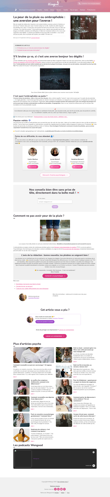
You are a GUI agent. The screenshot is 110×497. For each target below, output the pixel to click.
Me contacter (32, 167)
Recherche (92, 10)
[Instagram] (58, 489)
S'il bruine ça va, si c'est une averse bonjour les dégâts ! (33, 48)
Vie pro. (59, 10)
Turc (68, 492)
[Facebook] (55, 489)
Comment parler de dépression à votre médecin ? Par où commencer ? (84, 399)
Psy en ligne (74, 10)
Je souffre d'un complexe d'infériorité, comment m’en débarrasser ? (40, 382)
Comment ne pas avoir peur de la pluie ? (28, 50)
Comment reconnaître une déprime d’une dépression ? (42, 398)
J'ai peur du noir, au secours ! (24, 286)
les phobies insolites (31, 60)
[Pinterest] (64, 489)
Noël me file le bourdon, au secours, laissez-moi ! (82, 366)
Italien (62, 492)
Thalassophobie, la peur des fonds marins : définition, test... (51, 116)
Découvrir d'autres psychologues (54, 175)
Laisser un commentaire (54, 336)
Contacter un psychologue (54, 276)
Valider (55, 207)
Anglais (57, 492)
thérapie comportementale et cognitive (65, 247)
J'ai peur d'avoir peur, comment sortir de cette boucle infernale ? (84, 415)
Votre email (41, 198)
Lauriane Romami (35, 37)
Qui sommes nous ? (62, 481)
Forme (46, 10)
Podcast (82, 10)
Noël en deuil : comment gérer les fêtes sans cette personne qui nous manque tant (84, 350)
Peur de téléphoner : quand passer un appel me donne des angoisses (85, 381)
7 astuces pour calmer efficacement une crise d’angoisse (32, 288)
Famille (66, 10)
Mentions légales (55, 486)
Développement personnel (27, 10)
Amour (52, 10)
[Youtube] (61, 489)
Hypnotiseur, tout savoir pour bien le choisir (28, 284)
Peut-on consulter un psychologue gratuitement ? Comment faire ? (42, 415)
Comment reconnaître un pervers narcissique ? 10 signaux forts (32, 366)
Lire (14, 377)
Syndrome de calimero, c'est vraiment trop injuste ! (40, 430)
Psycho (40, 10)
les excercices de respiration (71, 249)
